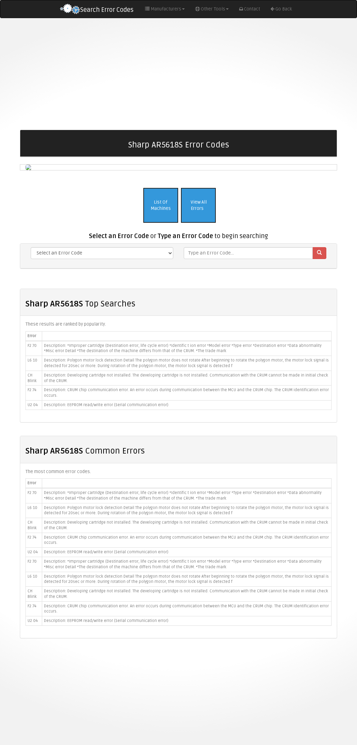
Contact (252, 9)
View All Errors (198, 205)
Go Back (283, 9)
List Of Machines (161, 205)
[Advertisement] (178, 74)
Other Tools (213, 9)
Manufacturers (166, 9)
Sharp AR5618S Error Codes (178, 145)
